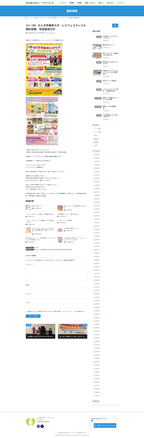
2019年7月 (96, 287)
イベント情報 (97, 132)
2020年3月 (96, 263)
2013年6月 (96, 378)
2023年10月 (97, 188)
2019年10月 (97, 280)
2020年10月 (97, 243)
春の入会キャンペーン (38, 206)
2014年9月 (96, 365)
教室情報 (96, 142)
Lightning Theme (71, 435)
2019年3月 (96, 300)
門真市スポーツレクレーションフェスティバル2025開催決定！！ (110, 72)
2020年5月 (96, 256)
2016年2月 (96, 345)
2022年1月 (96, 219)
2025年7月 (96, 171)
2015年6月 (96, 361)
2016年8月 (96, 341)
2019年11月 (97, 277)
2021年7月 (96, 226)
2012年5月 (96, 385)
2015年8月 (96, 358)
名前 (28, 285)
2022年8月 (96, 212)
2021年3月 (96, 236)
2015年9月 (96, 355)
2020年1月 (96, 270)
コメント (29, 264)
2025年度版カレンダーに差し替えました (68, 214)
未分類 (95, 145)
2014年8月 (96, 368)
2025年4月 (96, 175)
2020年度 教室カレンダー (71, 228)
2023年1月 (96, 202)
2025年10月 (97, 165)
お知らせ (37, 247)
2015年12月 (97, 348)
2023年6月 (96, 195)
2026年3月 (96, 158)
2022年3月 (96, 215)
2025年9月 (96, 168)
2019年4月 (96, 297)
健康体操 (44, 249)
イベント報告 (97, 128)
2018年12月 (97, 307)
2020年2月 (96, 266)
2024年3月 (96, 185)
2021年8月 (96, 222)
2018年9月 (96, 317)
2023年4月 (96, 199)
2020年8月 (96, 246)
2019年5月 (96, 294)
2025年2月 (96, 182)
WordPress (63, 435)
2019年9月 (96, 283)
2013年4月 (96, 382)
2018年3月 (96, 331)
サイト (28, 302)
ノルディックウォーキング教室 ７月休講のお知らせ (40, 214)
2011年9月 (96, 395)
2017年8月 (96, 334)
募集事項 (96, 139)
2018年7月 (96, 324)
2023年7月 (96, 192)
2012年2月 (96, 389)
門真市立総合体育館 (67, 249)
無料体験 (59, 249)
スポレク (38, 249)
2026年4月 (96, 154)
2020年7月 (96, 249)
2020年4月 (96, 260)
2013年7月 (96, 375)
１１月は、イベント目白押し (65, 220)
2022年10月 (97, 205)
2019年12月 (97, 273)
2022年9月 (96, 209)
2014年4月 (96, 372)
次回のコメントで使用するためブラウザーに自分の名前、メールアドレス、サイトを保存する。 (56, 311)
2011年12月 (97, 392)
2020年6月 (96, 253)
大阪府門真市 (51, 249)
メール (28, 294)
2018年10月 (97, 314)
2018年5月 (96, 328)
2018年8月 (96, 321)
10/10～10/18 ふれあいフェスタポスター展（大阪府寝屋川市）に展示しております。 (43, 230)
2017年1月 (96, 338)
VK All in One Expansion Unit (82, 435)
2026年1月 (96, 161)
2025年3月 (96, 178)
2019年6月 (96, 290)
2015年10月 (97, 351)
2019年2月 (96, 304)
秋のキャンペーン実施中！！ (110, 80)
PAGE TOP (139, 423)
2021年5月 (96, 232)
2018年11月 (97, 311)
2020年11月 (97, 239)
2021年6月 (96, 229)
